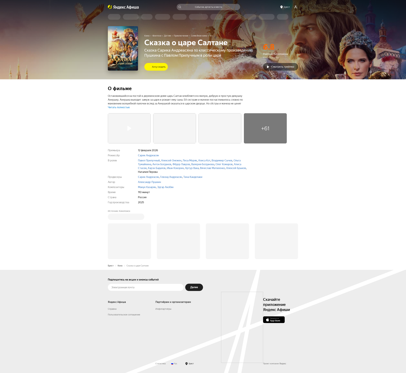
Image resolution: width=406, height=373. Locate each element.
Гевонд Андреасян (171, 176)
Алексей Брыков (236, 168)
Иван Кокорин (175, 168)
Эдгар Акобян (165, 187)
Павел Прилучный (149, 160)
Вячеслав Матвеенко (212, 168)
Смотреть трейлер (282, 66)
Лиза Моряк (190, 160)
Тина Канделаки (192, 176)
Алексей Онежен (171, 160)
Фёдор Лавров (181, 164)
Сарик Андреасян (148, 155)
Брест (111, 217)
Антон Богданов (161, 164)
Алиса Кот (204, 160)
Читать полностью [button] (119, 107)
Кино (120, 217)
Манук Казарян (147, 187)
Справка (112, 261)
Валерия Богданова (202, 164)
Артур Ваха (192, 168)
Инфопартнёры (163, 261)
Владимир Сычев (222, 160)
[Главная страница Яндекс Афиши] (110, 7)
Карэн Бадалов (157, 168)
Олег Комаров (224, 164)
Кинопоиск (124, 211)
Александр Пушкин (149, 182)
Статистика (160, 315)
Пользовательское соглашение (124, 266)
